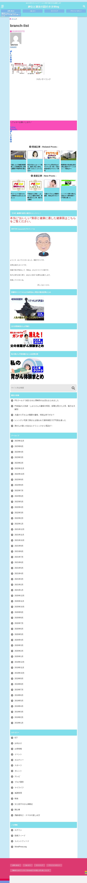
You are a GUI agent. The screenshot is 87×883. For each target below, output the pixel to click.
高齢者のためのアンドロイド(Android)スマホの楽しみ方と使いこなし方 (10, 14)
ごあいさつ (32, 11)
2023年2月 (19, 463)
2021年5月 (19, 568)
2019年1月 (19, 723)
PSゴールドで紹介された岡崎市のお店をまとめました (37, 400)
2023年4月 (19, 452)
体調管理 (18, 793)
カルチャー (19, 760)
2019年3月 (19, 712)
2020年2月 (19, 651)
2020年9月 (19, 612)
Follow (13, 127)
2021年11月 (19, 535)
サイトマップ (54, 11)
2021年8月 (19, 551)
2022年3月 (19, 513)
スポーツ (18, 765)
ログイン (18, 830)
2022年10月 (19, 474)
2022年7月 (19, 490)
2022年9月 (19, 479)
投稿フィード (20, 836)
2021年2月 (19, 585)
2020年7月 (19, 623)
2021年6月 (19, 562)
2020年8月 (19, 618)
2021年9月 (19, 546)
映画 (16, 798)
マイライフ (19, 787)
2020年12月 (19, 596)
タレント (18, 771)
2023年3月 (19, 457)
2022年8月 (19, 485)
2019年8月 (19, 684)
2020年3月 (19, 645)
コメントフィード (22, 841)
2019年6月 (19, 695)
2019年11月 (19, 667)
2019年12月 (19, 662)
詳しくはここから (43, 285)
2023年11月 (19, 441)
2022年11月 (19, 468)
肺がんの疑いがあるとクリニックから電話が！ (34, 426)
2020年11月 (19, 601)
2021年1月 (19, 590)
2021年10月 (19, 540)
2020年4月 (19, 640)
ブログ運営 (19, 782)
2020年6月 (19, 629)
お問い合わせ (10, 11)
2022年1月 (19, 524)
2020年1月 (19, 656)
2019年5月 (19, 701)
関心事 (17, 810)
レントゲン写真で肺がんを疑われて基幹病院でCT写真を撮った (40, 420)
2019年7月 (19, 690)
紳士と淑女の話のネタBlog (43, 6)
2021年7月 (19, 557)
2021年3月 (19, 579)
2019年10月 (19, 673)
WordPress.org (21, 847)
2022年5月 (19, 502)
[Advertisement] (43, 100)
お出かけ (18, 743)
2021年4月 (19, 573)
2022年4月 (19, 507)
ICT (16, 738)
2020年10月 (19, 607)
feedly (14, 129)
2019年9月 (19, 678)
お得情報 (18, 749)
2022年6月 (19, 496)
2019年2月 (19, 717)
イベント (18, 754)
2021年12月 (19, 529)
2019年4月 (19, 706)
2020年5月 (19, 634)
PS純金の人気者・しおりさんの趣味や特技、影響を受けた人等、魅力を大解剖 (45, 407)
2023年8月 (19, 446)
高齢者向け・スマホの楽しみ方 (27, 815)
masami (13, 47)
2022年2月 (19, 518)
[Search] (73, 388)
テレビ (17, 776)
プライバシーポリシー (76, 11)
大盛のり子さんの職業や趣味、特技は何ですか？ (34, 415)
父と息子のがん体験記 (24, 804)
